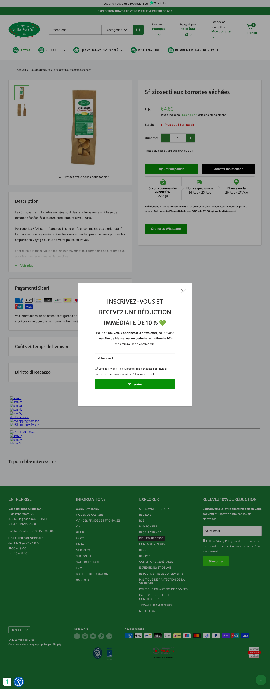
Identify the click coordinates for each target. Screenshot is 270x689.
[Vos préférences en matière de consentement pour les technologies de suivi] (7, 682)
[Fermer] (183, 291)
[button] (19, 682)
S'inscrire (135, 384)
